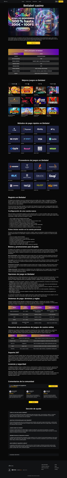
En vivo (26, 83)
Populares (13, 83)
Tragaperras (52, 83)
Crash (39, 83)
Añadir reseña (53, 386)
